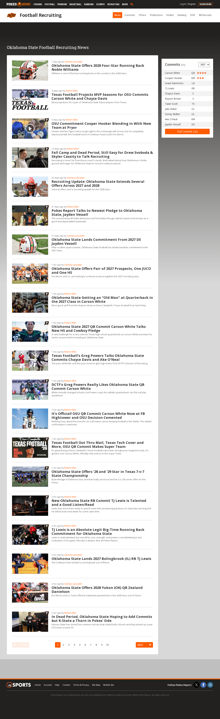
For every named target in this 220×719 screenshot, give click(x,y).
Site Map (96, 684)
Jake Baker (171, 109)
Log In (183, 4)
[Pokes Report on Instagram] (210, 685)
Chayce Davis (172, 93)
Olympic (100, 4)
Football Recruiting (41, 15)
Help (57, 684)
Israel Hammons (174, 83)
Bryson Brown (173, 98)
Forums (38, 4)
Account (48, 684)
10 (107, 644)
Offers (142, 15)
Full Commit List (187, 131)
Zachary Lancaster (73, 61)
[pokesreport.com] (19, 4)
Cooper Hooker (173, 78)
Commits (129, 15)
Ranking (182, 15)
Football (50, 4)
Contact (66, 684)
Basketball (75, 4)
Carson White (172, 72)
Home (38, 684)
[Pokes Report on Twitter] (196, 685)
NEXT (140, 644)
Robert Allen (72, 90)
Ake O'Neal (171, 119)
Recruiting (113, 4)
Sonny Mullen (172, 114)
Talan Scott (171, 103)
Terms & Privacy (81, 684)
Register (192, 4)
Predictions (156, 15)
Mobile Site (108, 684)
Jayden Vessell (173, 124)
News (117, 15)
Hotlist (170, 15)
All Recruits (205, 15)
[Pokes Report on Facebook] (203, 685)
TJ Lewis (169, 88)
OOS (192, 15)
